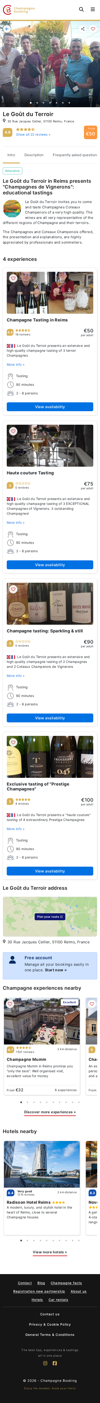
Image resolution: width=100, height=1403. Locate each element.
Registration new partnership (39, 1291)
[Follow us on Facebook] (55, 1365)
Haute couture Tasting (30, 472)
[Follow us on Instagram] (45, 1365)
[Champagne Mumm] (42, 1021)
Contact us (50, 1314)
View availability (50, 406)
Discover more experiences (50, 1112)
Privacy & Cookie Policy (50, 1324)
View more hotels (50, 1252)
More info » (16, 364)
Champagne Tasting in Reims (37, 319)
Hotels (37, 1300)
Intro (11, 155)
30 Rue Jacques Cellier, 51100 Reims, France (40, 121)
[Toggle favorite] (93, 29)
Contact (25, 1283)
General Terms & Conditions (50, 1335)
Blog (41, 1283)
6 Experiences (66, 1090)
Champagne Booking (58, 1380)
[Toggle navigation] (92, 10)
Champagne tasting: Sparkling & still (45, 630)
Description (33, 155)
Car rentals (58, 1300)
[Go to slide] (31, 102)
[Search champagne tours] (81, 9)
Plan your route (48, 916)
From (15, 1090)
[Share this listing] (83, 29)
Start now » (56, 970)
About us (79, 1291)
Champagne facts (66, 1283)
